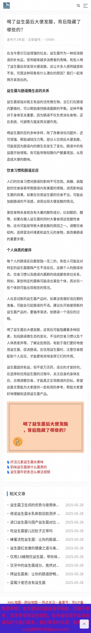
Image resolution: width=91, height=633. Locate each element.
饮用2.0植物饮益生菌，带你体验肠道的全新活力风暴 (36, 556)
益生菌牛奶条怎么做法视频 (30, 472)
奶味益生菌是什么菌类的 (28, 467)
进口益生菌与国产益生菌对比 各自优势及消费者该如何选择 (36, 522)
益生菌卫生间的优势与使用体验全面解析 (36, 505)
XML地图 (14, 602)
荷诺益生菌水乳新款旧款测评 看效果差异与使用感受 (36, 513)
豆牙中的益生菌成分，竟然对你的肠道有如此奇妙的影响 (36, 565)
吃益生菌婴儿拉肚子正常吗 (31, 530)
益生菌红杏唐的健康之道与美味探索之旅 (36, 548)
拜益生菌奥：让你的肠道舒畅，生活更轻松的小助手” (36, 574)
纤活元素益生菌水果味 (27, 462)
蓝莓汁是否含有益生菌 (28, 582)
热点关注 (48, 602)
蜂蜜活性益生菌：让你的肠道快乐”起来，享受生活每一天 (36, 539)
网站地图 (31, 602)
